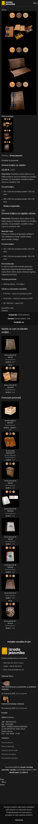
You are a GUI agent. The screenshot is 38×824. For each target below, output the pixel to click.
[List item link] (19, 667)
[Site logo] (8, 3)
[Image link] (13, 651)
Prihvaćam (19, 820)
